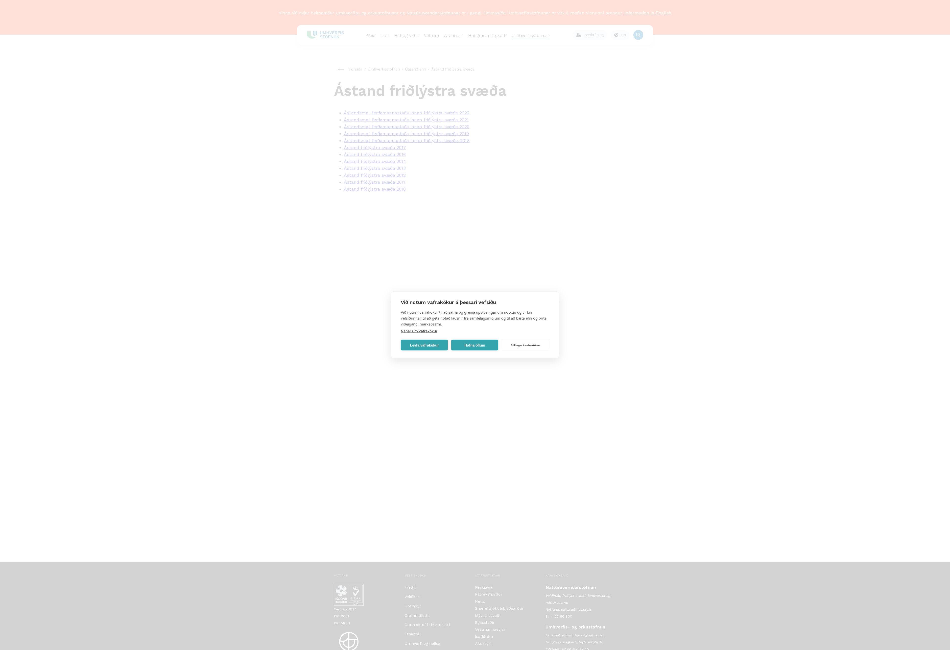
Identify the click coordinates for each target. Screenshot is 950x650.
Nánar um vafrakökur (419, 330)
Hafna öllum (474, 345)
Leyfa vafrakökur (424, 345)
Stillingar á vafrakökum (526, 345)
